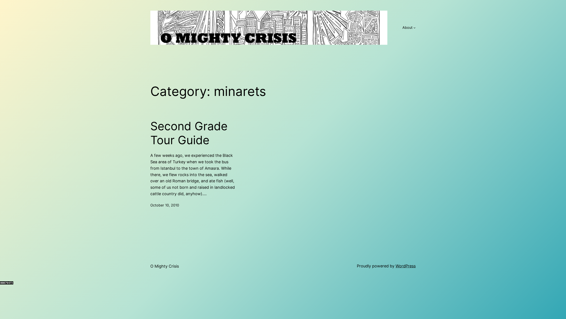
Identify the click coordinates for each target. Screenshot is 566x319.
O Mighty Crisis (164, 266)
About (407, 27)
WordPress (406, 266)
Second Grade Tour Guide (189, 133)
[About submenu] (414, 28)
